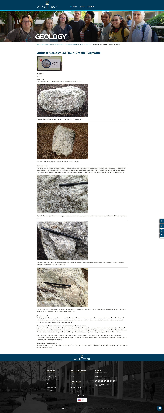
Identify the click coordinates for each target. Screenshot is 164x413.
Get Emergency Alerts (52, 380)
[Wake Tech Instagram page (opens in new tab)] (99, 381)
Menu (75, 7)
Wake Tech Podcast (101, 376)
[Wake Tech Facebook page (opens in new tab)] (96, 381)
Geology (50, 37)
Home (38, 44)
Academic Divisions (58, 44)
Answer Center (50, 373)
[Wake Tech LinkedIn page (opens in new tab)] (108, 381)
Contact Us (80, 408)
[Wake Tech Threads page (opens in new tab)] (111, 381)
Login (82, 7)
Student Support (75, 391)
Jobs (47, 384)
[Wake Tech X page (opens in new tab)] (102, 381)
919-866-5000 (98, 385)
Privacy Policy (96, 408)
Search (91, 7)
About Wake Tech (47, 44)
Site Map (113, 408)
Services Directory (75, 387)
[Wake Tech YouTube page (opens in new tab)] (105, 381)
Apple (72, 376)
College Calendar (51, 376)
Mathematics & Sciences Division (75, 44)
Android (72, 373)
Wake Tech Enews (101, 373)
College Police (74, 384)
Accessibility (49, 391)
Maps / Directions (51, 387)
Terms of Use (88, 408)
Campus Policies (105, 408)
